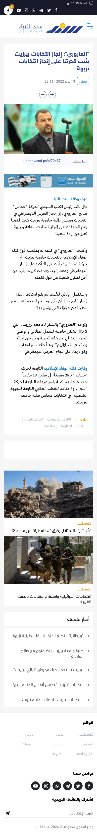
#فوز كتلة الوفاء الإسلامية (63, 426)
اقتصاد (88, 743)
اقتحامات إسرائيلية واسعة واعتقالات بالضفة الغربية (54, 598)
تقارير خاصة (85, 753)
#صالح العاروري (32, 419)
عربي (59, 733)
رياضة (59, 743)
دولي (30, 733)
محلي (83, 81)
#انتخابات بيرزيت (59, 419)
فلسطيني (83, 522)
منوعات (28, 743)
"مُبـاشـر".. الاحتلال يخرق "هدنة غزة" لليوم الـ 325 (50, 530)
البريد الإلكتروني (81, 813)
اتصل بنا (57, 753)
